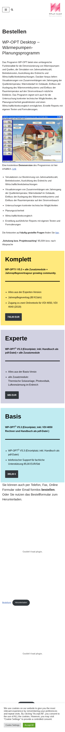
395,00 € (11, 474)
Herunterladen (21, 602)
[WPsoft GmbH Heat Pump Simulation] (55, 9)
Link (14, 169)
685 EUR (11, 395)
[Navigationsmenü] (5, 9)
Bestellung (6, 602)
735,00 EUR (13, 317)
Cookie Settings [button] (13, 725)
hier (57, 232)
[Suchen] (12, 9)
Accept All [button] (29, 725)
